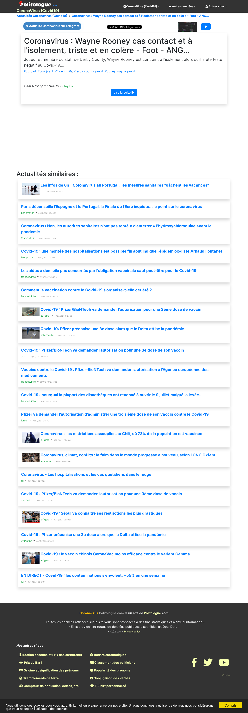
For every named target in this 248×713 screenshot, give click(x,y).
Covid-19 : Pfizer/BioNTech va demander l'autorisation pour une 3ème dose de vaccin (120, 309)
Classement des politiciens (114, 662)
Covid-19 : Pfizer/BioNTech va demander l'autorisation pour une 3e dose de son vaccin (102, 350)
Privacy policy (132, 631)
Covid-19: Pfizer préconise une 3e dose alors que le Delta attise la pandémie (112, 329)
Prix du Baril (32, 662)
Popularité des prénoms (111, 670)
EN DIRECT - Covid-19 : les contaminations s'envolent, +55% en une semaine (93, 575)
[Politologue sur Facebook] (194, 664)
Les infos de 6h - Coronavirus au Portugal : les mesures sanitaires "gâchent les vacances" (124, 185)
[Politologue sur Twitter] (208, 664)
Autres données (182, 6)
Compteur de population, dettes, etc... (52, 686)
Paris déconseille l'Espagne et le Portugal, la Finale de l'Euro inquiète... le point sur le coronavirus (111, 206)
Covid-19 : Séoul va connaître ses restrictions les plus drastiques (101, 513)
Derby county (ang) (88, 71)
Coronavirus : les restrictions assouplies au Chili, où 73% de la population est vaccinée (121, 433)
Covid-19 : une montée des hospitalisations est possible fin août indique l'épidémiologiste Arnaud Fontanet (121, 251)
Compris (231, 705)
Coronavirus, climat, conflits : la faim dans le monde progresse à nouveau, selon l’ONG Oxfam (127, 455)
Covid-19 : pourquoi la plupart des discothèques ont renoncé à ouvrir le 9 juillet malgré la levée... (111, 395)
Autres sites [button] (216, 6)
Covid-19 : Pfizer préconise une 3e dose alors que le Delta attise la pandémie (93, 534)
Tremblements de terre (40, 678)
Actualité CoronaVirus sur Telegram (53, 26)
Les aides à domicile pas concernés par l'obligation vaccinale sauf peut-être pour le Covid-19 (108, 270)
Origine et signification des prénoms (51, 670)
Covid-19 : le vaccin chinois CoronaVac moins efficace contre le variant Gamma (115, 554)
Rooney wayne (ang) (120, 71)
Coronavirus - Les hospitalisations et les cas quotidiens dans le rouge (86, 474)
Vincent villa (63, 71)
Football (30, 71)
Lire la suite (123, 92)
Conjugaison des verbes (111, 678)
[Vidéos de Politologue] (224, 664)
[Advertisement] (124, 137)
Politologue (152, 613)
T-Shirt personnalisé (110, 686)
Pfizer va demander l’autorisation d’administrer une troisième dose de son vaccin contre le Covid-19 (115, 414)
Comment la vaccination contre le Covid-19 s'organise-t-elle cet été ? (86, 290)
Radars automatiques (109, 655)
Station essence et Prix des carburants (52, 655)
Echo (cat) (45, 71)
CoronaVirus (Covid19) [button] (141, 6)
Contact (227, 675)
